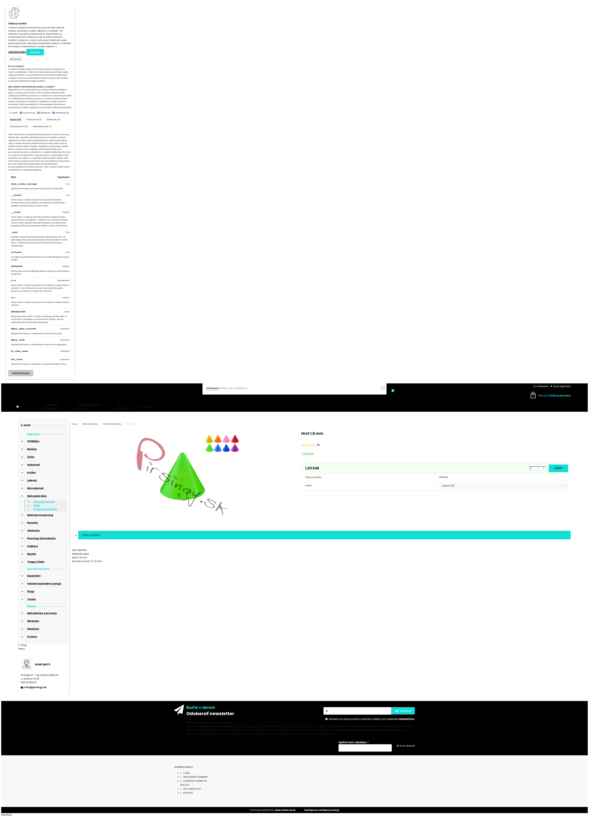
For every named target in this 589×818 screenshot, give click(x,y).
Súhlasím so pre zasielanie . (372, 719)
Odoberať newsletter (210, 713)
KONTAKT (147, 406)
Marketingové (62, 112)
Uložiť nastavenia (21, 373)
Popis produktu (91, 535)
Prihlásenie (542, 386)
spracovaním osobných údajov (362, 719)
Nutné (15, 112)
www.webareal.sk (285, 810)
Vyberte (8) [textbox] (448, 485)
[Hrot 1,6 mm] (181, 477)
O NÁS (32, 406)
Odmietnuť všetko (17, 52)
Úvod (74, 423)
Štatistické (45, 112)
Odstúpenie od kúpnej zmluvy (321, 810)
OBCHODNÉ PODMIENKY (51, 406)
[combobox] (503, 486)
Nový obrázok (407, 745)
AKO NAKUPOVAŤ (123, 406)
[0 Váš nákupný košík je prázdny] (550, 395)
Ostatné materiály (112, 423)
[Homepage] (17, 406)
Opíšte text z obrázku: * (354, 742)
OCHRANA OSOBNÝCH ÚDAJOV (89, 406)
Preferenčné (29, 112)
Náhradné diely (90, 423)
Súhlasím (35, 52)
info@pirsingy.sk (35, 687)
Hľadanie (212, 388)
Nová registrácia (562, 386)
